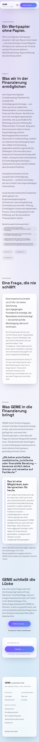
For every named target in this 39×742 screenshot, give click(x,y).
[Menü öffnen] (17, 5)
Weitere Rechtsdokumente (14, 719)
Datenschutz (9, 709)
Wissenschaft (10, 700)
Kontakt (24, 700)
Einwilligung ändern (11, 712)
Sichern (19, 649)
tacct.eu (8, 252)
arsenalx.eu (21, 252)
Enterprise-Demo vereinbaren (19, 630)
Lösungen (8, 696)
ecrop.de (9, 257)
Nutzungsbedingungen (13, 716)
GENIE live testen (19, 624)
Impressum (9, 723)
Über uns (24, 696)
